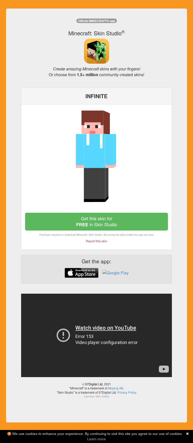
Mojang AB (115, 388)
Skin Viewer (102, 396)
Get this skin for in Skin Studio (96, 221)
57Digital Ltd (94, 384)
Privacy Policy (126, 392)
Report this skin (96, 241)
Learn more (96, 439)
